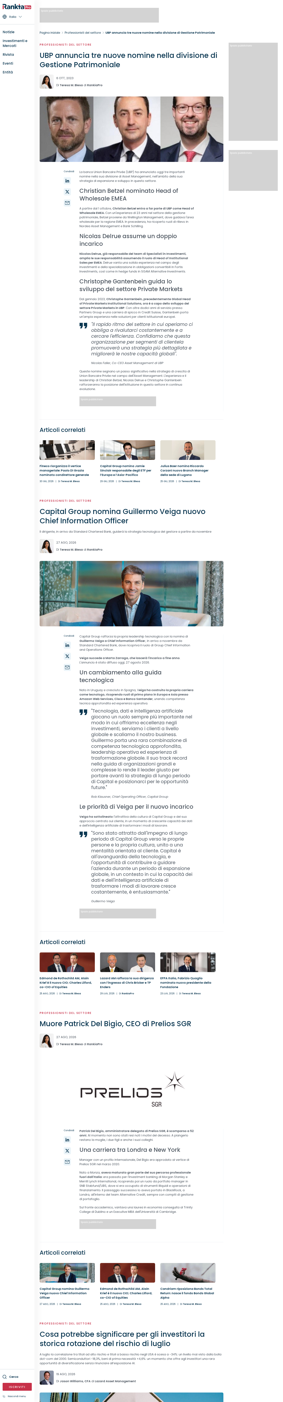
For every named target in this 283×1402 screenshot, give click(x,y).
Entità (8, 72)
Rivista (8, 54)
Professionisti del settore (66, 45)
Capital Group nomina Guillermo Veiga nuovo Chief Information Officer (64, 1293)
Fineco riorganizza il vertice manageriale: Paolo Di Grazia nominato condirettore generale (64, 470)
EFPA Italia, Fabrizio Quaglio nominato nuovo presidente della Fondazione (185, 982)
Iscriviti (17, 1387)
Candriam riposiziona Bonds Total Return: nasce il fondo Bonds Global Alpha (187, 1293)
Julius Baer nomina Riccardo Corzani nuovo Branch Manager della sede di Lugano (184, 470)
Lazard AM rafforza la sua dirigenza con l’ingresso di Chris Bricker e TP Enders (127, 982)
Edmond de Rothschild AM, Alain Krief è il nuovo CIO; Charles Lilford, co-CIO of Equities (66, 982)
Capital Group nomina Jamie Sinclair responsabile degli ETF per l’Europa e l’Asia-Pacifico (125, 470)
